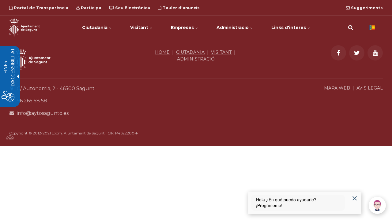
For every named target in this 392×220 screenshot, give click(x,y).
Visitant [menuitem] (139, 27)
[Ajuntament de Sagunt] (24, 27)
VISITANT (221, 52)
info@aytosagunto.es (43, 113)
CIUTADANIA (190, 52)
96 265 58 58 (32, 101)
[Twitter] (356, 53)
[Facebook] (338, 53)
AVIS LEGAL (369, 88)
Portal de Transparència (40, 7)
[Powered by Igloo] (9, 137)
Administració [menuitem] (233, 27)
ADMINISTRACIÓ (196, 59)
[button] (350, 27)
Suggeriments (366, 7)
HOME (162, 52)
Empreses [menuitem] (183, 27)
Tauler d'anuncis (180, 7)
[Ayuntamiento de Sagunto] (33, 74)
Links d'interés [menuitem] (289, 27)
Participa (90, 7)
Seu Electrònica (132, 7)
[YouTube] (375, 53)
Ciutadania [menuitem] (95, 27)
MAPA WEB (337, 88)
